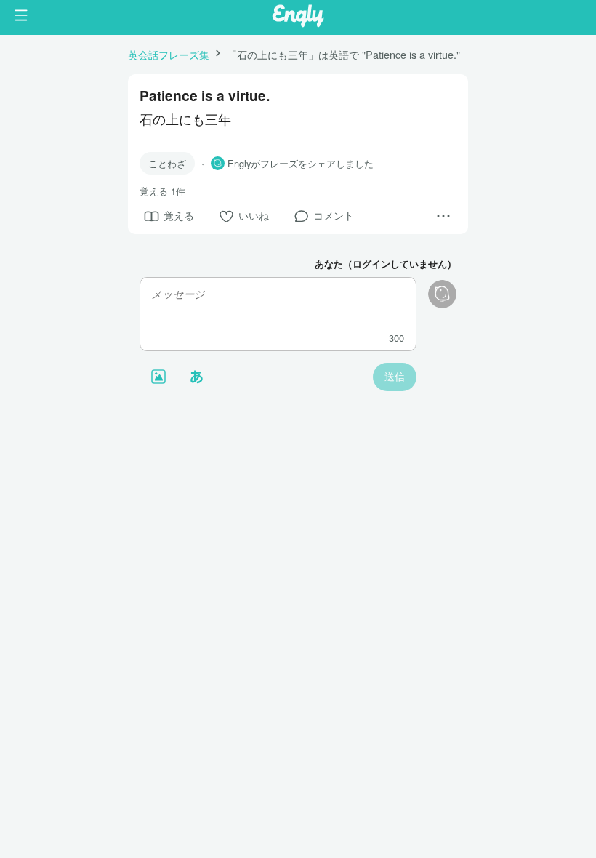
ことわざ (167, 163)
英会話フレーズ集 (168, 54)
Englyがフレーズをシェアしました (300, 163)
